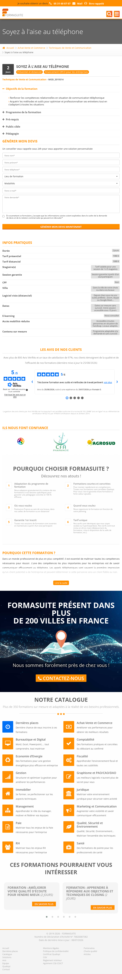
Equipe (5, 963)
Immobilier (23, 789)
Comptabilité (85, 739)
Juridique (83, 789)
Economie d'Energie (29, 756)
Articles (87, 954)
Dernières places (27, 723)
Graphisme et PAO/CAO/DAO (96, 773)
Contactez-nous (63, 678)
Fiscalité (82, 756)
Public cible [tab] (12, 126)
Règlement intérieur (52, 960)
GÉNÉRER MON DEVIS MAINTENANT (61, 226)
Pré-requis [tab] (12, 119)
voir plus (108, 382)
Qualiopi (6, 966)
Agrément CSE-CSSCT (53, 963)
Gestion (21, 773)
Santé (80, 843)
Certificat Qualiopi (51, 954)
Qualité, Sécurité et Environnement (90, 824)
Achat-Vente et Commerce (31, 47)
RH (18, 843)
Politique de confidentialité (55, 951)
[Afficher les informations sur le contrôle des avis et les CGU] (27, 390)
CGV (45, 957)
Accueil (10, 47)
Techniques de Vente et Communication (70, 47)
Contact (6, 969)
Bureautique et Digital (31, 739)
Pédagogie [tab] (12, 133)
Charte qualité (90, 951)
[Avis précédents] (32, 382)
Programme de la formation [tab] (23, 112)
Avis (4, 960)
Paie (18, 823)
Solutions (6, 957)
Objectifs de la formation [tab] (21, 89)
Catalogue (7, 954)
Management (25, 806)
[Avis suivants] (117, 382)
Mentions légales (51, 948)
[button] (47, 917)
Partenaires (89, 948)
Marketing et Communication (97, 806)
